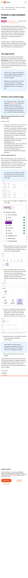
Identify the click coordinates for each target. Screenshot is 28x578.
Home (2, 7)
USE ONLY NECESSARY (19, 480)
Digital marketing (9, 7)
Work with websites (20, 7)
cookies (11, 472)
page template (13, 103)
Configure (6, 484)
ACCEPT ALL (6, 480)
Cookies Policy (13, 475)
